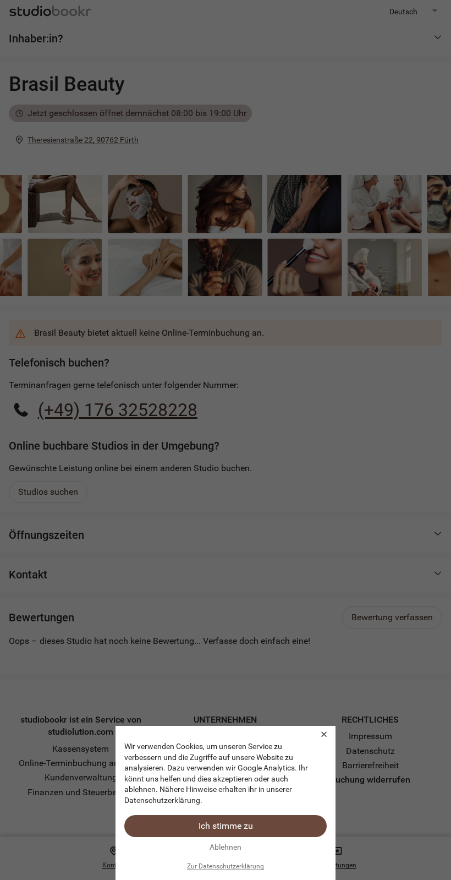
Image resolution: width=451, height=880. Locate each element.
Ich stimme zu (226, 826)
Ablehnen (225, 847)
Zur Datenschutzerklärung (225, 866)
